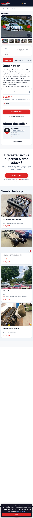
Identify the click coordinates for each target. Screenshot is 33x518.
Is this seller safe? (17, 141)
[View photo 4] (24, 41)
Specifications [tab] (19, 60)
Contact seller (17, 111)
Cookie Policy (21, 511)
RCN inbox (19, 179)
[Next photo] (29, 26)
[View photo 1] (5, 41)
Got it (16, 514)
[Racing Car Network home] (5, 3)
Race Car (15, 8)
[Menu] (30, 3)
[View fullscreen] (29, 35)
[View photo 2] (11, 41)
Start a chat (17, 175)
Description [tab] (7, 60)
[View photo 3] (18, 41)
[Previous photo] (4, 26)
